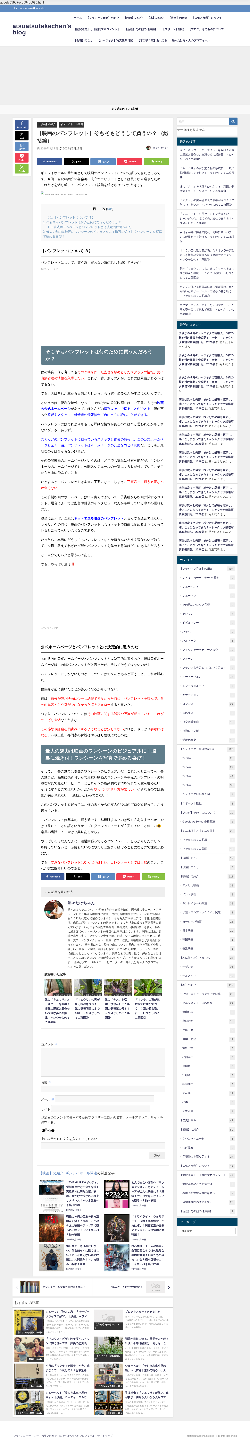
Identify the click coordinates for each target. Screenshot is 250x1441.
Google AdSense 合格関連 (207, 821)
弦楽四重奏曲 (207, 721)
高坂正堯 (207, 1111)
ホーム (78, 17)
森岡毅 (207, 1066)
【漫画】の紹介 (177, 17)
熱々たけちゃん (161, 148)
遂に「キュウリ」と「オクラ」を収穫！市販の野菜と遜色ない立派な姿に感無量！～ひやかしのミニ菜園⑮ (207, 154)
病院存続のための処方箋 (207, 1184)
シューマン (207, 595)
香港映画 (207, 948)
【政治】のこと (206, 867)
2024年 (207, 767)
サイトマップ (104, 1436)
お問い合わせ (49, 1436)
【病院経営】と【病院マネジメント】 (97, 29)
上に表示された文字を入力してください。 (70, 1138)
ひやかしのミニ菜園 (207, 848)
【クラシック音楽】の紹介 (102, 17)
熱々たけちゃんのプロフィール (191, 40)
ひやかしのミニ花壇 (207, 839)
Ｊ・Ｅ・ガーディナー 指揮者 (207, 577)
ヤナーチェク (207, 694)
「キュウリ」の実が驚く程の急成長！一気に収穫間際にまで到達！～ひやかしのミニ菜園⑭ (207, 173)
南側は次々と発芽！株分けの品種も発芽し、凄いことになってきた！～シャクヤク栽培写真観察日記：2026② (206, 404)
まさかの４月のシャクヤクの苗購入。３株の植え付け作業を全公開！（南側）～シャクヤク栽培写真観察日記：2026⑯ (206, 337)
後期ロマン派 (207, 730)
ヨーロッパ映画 (207, 921)
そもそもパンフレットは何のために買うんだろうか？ (82, 222)
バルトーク (207, 640)
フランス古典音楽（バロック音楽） (207, 667)
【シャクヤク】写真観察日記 (115, 40)
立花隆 (207, 1093)
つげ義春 (207, 1147)
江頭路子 (207, 1075)
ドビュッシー (207, 622)
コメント (49, 1044)
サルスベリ (207, 975)
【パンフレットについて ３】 (71, 217)
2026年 (207, 785)
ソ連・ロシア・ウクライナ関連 (207, 912)
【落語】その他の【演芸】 (141, 29)
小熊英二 (207, 1057)
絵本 (207, 1102)
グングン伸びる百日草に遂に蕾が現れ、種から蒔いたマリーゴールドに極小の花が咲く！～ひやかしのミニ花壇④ (207, 291)
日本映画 (207, 930)
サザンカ (207, 966)
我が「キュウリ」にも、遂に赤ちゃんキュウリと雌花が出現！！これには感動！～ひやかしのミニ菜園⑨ (207, 273)
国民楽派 (207, 712)
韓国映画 (207, 939)
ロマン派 (207, 703)
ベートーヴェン (207, 676)
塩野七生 (207, 1048)
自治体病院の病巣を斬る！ (207, 1202)
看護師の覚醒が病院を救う (207, 1193)
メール (47, 1099)
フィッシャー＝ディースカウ (207, 649)
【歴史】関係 (206, 1120)
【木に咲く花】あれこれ (152, 40)
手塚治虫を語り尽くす (207, 1156)
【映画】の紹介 (133, 17)
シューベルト (207, 586)
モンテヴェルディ (207, 685)
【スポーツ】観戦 (173, 29)
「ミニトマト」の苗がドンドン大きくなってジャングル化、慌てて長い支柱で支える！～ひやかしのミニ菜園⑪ (207, 218)
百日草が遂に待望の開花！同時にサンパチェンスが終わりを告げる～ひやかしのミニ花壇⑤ (207, 237)
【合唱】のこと (83, 40)
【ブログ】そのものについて (206, 29)
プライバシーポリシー (26, 1436)
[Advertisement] (125, 75)
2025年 (207, 776)
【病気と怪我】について (207, 17)
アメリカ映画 (207, 885)
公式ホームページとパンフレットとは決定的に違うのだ (90, 226)
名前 (46, 1082)
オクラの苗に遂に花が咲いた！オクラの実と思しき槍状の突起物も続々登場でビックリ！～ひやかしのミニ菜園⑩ (207, 255)
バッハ (207, 631)
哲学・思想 (207, 1039)
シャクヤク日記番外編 (207, 794)
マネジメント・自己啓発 (207, 1002)
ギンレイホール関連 (71, 124)
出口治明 (207, 1020)
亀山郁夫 (207, 1011)
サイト (45, 1109)
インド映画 (207, 894)
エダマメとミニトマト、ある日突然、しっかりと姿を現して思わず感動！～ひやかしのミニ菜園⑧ (207, 309)
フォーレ (207, 658)
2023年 (207, 758)
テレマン (207, 613)
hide (109, 209)
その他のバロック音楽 (207, 604)
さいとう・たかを (207, 1138)
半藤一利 (207, 1029)
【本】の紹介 (155, 17)
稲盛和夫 (207, 1084)
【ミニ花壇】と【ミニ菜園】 (206, 830)
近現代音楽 (207, 739)
